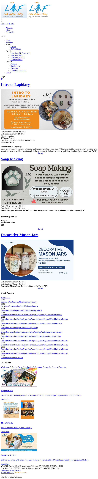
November (5, 306)
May (17, 302)
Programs (9, 42)
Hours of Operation (59, 367)
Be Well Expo (16, 49)
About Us (9, 28)
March (21, 302)
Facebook (4, 24)
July (10, 302)
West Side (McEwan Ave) (20, 53)
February (27, 302)
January (34, 302)
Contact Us (10, 32)
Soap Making (12, 159)
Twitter (11, 24)
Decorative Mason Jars (19, 235)
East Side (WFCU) (18, 57)
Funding (14, 64)
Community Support (18, 70)
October (12, 310)
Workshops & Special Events (12, 367)
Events (13, 47)
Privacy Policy (15, 470)
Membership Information (32, 367)
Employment (15, 66)
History (8, 30)
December (5, 310)
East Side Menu (16, 60)
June (14, 302)
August (33, 315)
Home (8, 40)
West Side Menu (17, 55)
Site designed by (7, 473)
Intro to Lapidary (15, 84)
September (5, 302)
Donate (8, 72)
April (48, 315)
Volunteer (14, 68)
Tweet (40, 153)
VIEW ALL (5, 298)
